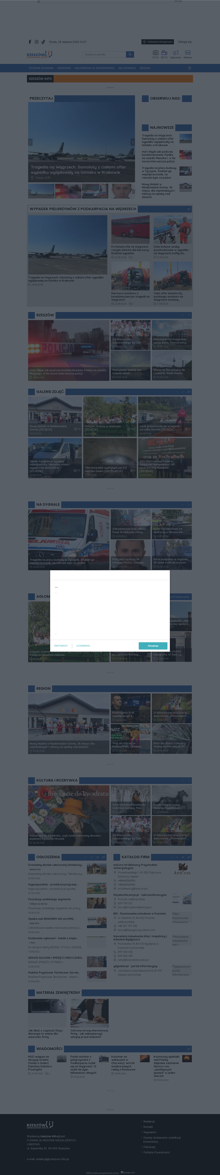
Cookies (73, 637)
